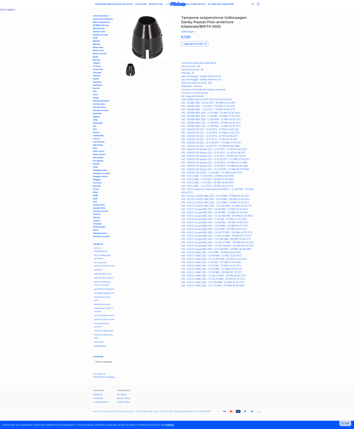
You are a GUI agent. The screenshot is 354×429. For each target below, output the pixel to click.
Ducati (96, 88)
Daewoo (97, 82)
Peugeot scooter (101, 173)
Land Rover (99, 142)
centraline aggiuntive (104, 293)
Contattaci (98, 398)
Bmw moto (98, 50)
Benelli (96, 41)
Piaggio (97, 179)
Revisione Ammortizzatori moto (114, 4)
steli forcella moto (102, 274)
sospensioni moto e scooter (103, 310)
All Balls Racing (101, 25)
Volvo (96, 230)
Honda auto (99, 104)
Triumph (97, 224)
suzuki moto (100, 346)
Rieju (95, 192)
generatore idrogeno (104, 289)
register (11, 9)
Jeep (95, 120)
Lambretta (98, 135)
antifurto (98, 270)
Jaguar (96, 116)
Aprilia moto (99, 31)
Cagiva (96, 63)
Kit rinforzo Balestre (221, 4)
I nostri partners (100, 402)
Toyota (96, 220)
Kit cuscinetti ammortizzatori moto (104, 264)
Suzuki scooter (100, 211)
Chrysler (97, 72)
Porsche (97, 183)
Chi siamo (121, 394)
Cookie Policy (123, 402)
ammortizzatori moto (104, 319)
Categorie (141, 4)
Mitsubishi (98, 157)
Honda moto (99, 107)
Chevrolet (98, 69)
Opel (95, 167)
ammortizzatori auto (104, 315)
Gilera (96, 98)
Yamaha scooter (101, 236)
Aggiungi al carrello (193, 44)
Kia (94, 126)
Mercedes (98, 145)
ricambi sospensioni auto (103, 336)
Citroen (97, 75)
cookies (169, 424)
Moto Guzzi (98, 151)
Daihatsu (97, 85)
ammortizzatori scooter (101, 325)
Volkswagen (99, 227)
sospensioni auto (102, 304)
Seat (95, 198)
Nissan (96, 164)
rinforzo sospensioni (103, 330)
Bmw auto (98, 47)
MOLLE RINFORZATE (101, 250)
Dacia (96, 79)
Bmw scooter (100, 53)
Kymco (96, 132)
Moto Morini (99, 154)
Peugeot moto (100, 176)
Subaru (96, 217)
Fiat (95, 91)
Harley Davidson (101, 101)
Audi (95, 38)
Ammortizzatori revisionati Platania (103, 17)
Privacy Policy (123, 398)
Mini (95, 148)
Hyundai (97, 113)
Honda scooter (100, 110)
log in (3, 9)
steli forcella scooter (103, 278)
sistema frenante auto (102, 298)
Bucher (96, 60)
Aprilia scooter (100, 35)
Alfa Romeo (99, 28)
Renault (97, 186)
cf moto (97, 66)
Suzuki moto (99, 208)
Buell (95, 57)
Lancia (96, 138)
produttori (156, 4)
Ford (95, 94)
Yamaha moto (100, 233)
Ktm (95, 129)
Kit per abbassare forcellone (102, 257)
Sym (95, 201)
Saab (95, 195)
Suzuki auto (99, 205)
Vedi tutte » (99, 342)
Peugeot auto (100, 170)
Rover (96, 189)
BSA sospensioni (101, 22)
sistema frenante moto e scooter (102, 283)
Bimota (96, 44)
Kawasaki (98, 123)
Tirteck (96, 214)
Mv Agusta (98, 161)
